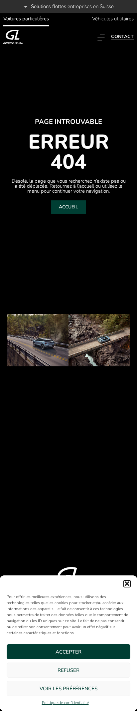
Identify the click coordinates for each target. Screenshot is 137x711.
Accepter (68, 652)
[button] (127, 583)
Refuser (68, 670)
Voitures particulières (26, 18)
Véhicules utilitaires (113, 18)
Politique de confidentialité (65, 702)
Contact (122, 36)
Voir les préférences (68, 688)
